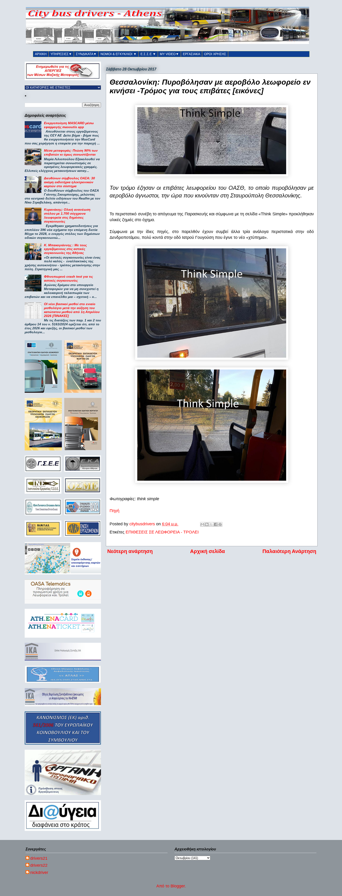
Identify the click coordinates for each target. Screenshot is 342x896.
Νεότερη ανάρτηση (130, 551)
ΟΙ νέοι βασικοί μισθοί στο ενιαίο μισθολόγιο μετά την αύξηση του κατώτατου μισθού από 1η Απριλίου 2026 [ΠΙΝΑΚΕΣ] (72, 309)
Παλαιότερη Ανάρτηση (289, 551)
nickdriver (39, 872)
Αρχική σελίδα (207, 551)
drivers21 (38, 858)
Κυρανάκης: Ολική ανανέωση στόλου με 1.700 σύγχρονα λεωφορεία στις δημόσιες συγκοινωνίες (67, 215)
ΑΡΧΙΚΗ (41, 54)
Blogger (178, 886)
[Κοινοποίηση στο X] (211, 524)
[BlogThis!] (207, 524)
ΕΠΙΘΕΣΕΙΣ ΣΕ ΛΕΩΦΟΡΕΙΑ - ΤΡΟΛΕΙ (162, 532)
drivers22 (38, 865)
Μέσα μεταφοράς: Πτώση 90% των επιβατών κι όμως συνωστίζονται (71, 152)
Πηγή (114, 510)
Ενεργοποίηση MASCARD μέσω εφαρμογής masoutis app (69, 125)
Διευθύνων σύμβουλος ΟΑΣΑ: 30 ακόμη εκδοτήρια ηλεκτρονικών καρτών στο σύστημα (69, 182)
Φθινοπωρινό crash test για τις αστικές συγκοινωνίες (68, 278)
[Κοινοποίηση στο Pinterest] (220, 524)
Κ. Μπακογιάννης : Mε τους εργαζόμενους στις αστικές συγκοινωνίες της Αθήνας (65, 249)
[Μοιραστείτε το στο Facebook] (215, 524)
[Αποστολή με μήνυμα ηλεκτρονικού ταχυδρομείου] (202, 524)
